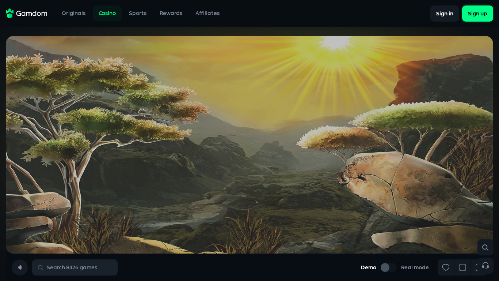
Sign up (477, 13)
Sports (137, 13)
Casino (107, 13)
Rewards (171, 13)
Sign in (444, 13)
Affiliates (207, 13)
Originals (73, 13)
